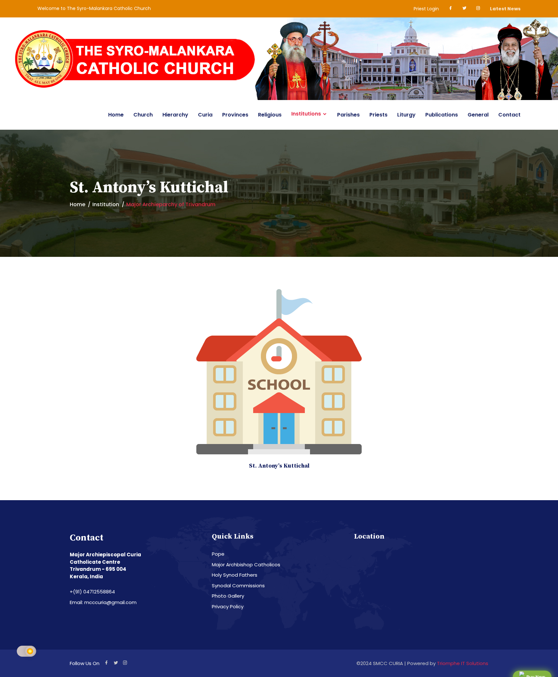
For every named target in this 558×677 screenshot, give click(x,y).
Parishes (348, 114)
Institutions (306, 113)
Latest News (505, 8)
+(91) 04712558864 (92, 591)
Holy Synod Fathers (234, 574)
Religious (270, 114)
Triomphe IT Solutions (462, 663)
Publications (441, 114)
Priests (378, 114)
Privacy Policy (227, 606)
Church (143, 114)
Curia (205, 114)
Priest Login (426, 8)
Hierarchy (175, 114)
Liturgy (406, 114)
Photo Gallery (228, 595)
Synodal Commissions (238, 585)
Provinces (235, 114)
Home (116, 114)
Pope (218, 554)
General (478, 114)
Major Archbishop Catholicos (246, 564)
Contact (509, 114)
